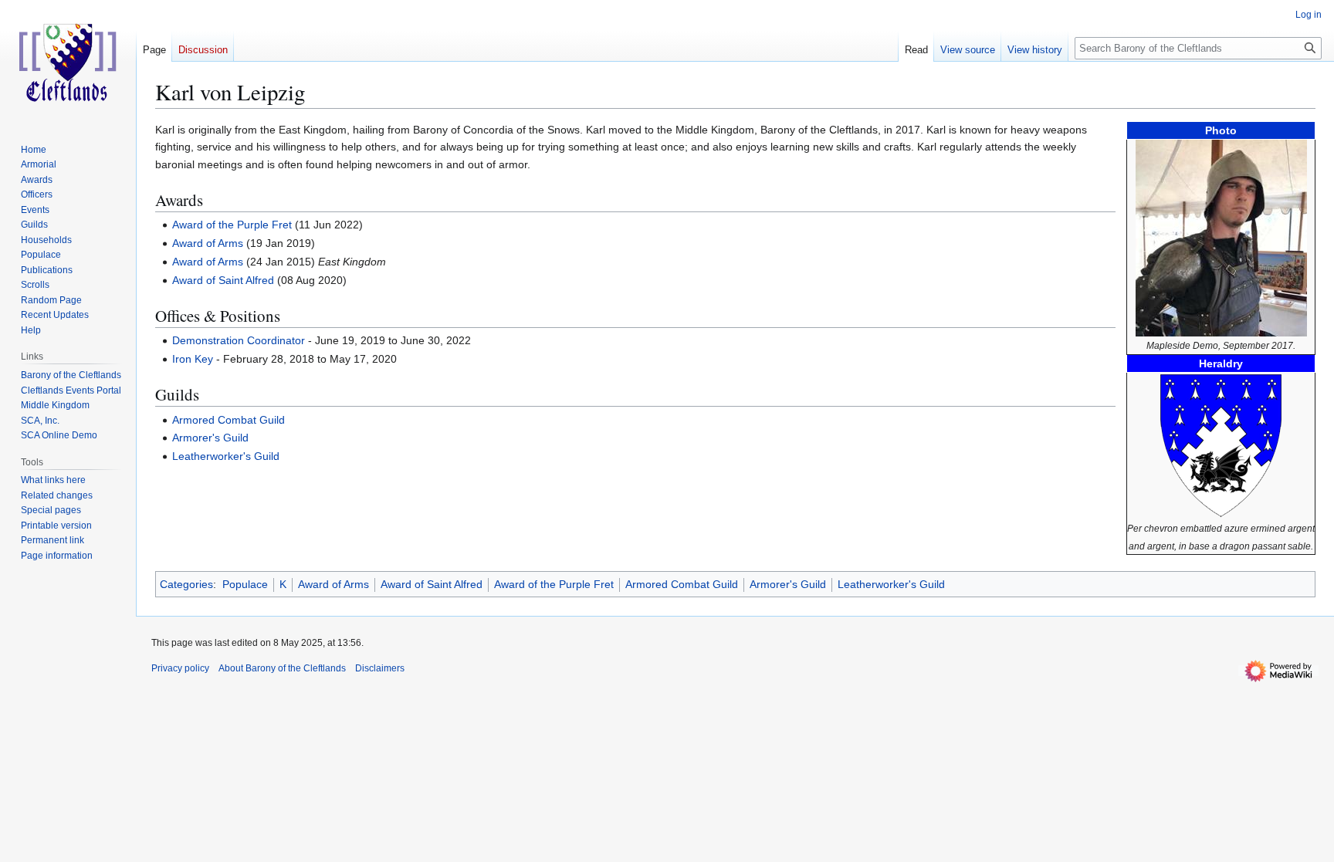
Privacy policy (180, 668)
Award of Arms (207, 243)
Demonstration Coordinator (238, 340)
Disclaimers (380, 668)
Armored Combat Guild (228, 420)
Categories (186, 584)
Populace (245, 584)
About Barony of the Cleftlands (282, 668)
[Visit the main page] (68, 61)
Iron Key (192, 359)
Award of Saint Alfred (223, 280)
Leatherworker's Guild (225, 456)
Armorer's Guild (210, 437)
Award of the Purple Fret (232, 224)
